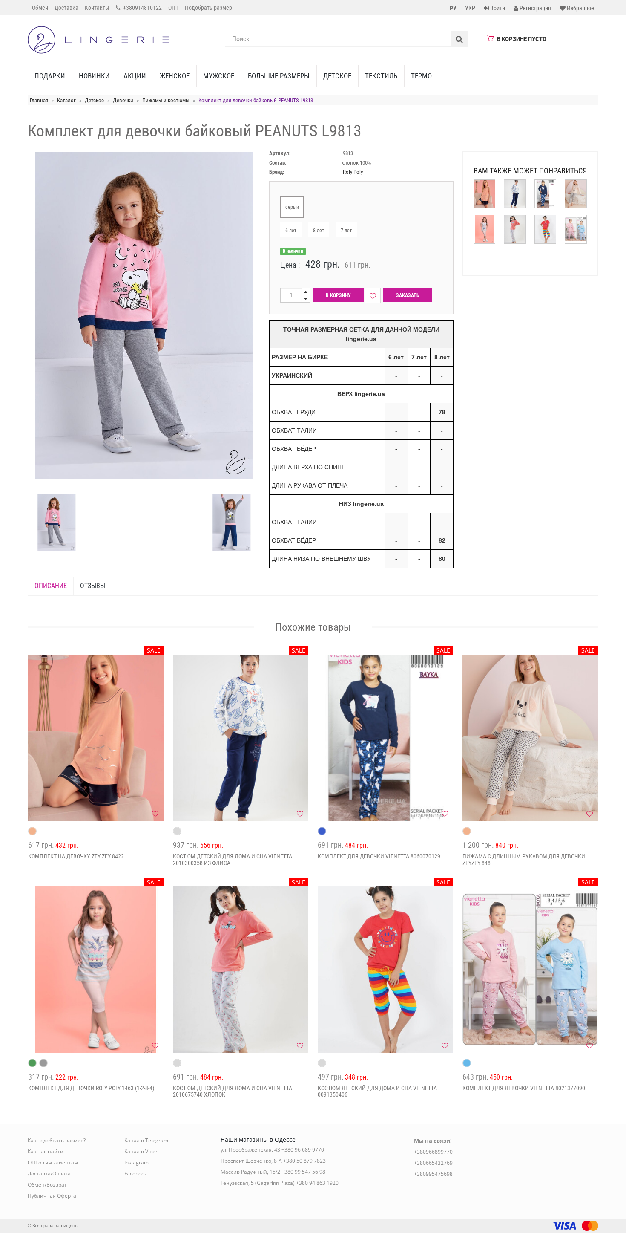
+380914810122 (142, 7)
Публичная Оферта (52, 1195)
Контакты (97, 7)
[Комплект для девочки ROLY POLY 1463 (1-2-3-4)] (96, 969)
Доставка (66, 7)
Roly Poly (353, 172)
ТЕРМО (421, 76)
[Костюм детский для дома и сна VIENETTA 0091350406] (385, 969)
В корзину (338, 295)
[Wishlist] (373, 295)
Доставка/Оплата (49, 1173)
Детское (337, 76)
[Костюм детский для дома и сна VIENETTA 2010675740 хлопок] (240, 969)
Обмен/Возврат (47, 1184)
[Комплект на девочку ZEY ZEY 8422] (96, 738)
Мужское (218, 76)
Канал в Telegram (146, 1140)
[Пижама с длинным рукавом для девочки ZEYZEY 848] (530, 738)
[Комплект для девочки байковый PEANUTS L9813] (56, 522)
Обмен (40, 7)
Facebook (135, 1173)
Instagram (136, 1162)
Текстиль (381, 76)
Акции (134, 76)
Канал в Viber (141, 1151)
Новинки (94, 76)
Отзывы (92, 586)
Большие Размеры (279, 76)
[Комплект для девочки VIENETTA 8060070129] (385, 738)
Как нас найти (45, 1151)
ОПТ (173, 7)
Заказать (407, 295)
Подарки (49, 76)
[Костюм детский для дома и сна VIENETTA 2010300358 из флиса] (240, 738)
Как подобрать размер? (57, 1140)
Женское (175, 76)
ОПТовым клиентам (53, 1162)
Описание (50, 586)
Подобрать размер (208, 7)
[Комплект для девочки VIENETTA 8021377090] (530, 969)
